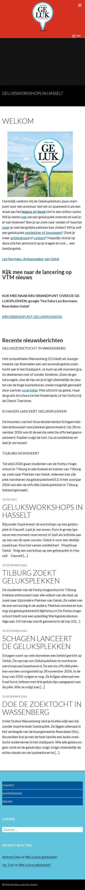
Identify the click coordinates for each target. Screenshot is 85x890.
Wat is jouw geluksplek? (41, 857)
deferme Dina (11, 857)
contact (39, 238)
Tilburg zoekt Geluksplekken (31, 576)
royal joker (30, 390)
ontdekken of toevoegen (43, 232)
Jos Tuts (8, 865)
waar (6, 227)
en (79, 35)
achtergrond (19, 238)
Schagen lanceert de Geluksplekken (37, 642)
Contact (8, 785)
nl (73, 35)
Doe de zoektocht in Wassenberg (42, 708)
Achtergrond (12, 793)
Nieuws (7, 801)
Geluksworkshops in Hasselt (32, 93)
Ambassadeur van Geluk (30, 259)
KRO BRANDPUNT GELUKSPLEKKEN (32, 316)
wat (24, 217)
